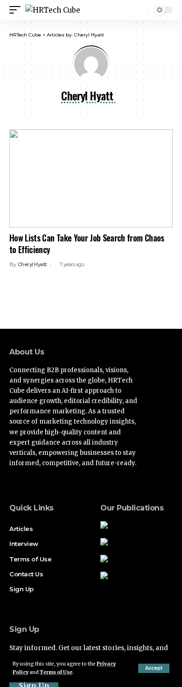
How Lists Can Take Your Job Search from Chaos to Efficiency (86, 243)
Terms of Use (56, 672)
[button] (153, 668)
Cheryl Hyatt (32, 264)
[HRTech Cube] (52, 10)
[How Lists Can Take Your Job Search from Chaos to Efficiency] (91, 178)
